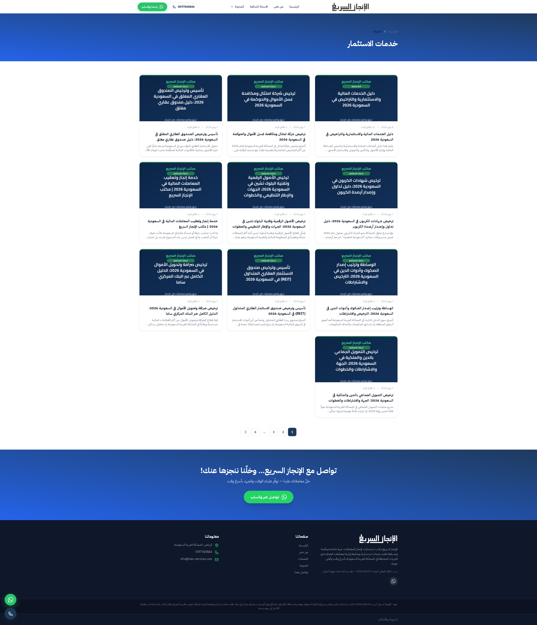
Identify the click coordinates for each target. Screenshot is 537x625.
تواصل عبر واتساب (264, 497)
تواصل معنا (301, 572)
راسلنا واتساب (150, 7)
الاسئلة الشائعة (259, 6)
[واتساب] (393, 581)
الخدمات (303, 559)
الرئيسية (294, 6)
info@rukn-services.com (196, 559)
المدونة (239, 6)
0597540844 (186, 7)
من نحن (278, 6)
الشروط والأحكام (388, 619)
